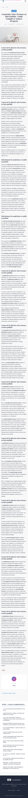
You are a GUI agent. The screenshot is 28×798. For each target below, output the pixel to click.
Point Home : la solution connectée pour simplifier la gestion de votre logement (12, 763)
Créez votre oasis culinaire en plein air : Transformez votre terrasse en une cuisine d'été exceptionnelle (14, 719)
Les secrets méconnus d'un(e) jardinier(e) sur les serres (14, 709)
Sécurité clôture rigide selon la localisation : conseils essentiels (13, 750)
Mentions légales (11, 790)
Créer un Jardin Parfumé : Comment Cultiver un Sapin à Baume (14, 728)
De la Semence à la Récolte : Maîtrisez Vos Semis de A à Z (14, 754)
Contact (18, 790)
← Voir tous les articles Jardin (8, 693)
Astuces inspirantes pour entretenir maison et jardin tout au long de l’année (13, 745)
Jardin (7, 7)
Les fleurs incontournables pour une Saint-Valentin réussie (12, 732)
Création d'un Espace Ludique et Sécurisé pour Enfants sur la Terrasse (13, 713)
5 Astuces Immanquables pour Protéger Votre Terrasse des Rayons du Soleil (13, 737)
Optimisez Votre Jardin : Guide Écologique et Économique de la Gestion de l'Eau (13, 767)
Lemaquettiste (16, 780)
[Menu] (25, 1)
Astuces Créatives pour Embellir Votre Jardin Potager (13, 741)
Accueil (3, 7)
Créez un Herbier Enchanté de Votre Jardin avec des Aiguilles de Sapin (14, 759)
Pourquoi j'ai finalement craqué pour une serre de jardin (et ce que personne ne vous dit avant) (13, 724)
